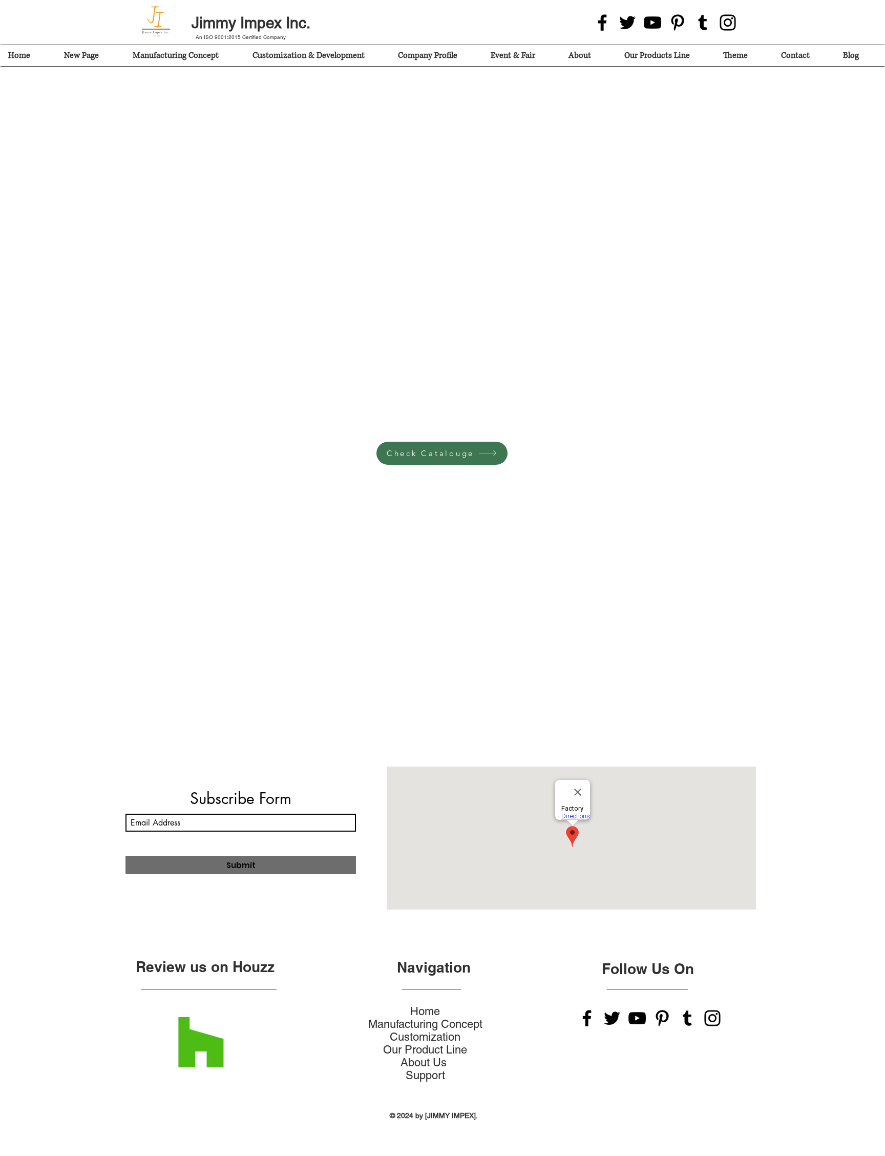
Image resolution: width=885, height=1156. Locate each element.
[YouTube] (652, 22)
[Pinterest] (677, 22)
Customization (425, 1036)
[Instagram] (728, 22)
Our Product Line (425, 1049)
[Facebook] (602, 22)
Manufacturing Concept (425, 1024)
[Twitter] (627, 22)
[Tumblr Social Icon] (702, 22)
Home (425, 1011)
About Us (425, 1062)
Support (425, 1075)
